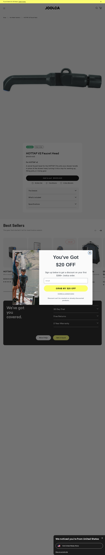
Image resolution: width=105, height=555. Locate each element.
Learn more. (22, 1)
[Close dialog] (90, 253)
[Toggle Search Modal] (97, 8)
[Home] (52, 8)
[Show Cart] (100, 8)
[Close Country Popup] (102, 538)
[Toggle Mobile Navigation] (4, 8)
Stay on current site (62, 552)
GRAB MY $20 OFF (66, 288)
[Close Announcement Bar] (101, 2)
